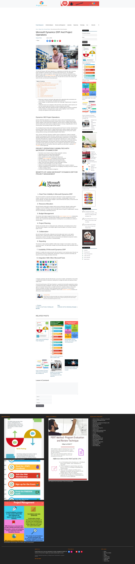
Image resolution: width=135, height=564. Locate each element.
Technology (95, 444)
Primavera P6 (87, 252)
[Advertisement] (67, 15)
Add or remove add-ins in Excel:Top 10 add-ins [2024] (91, 220)
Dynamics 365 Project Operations (45, 82)
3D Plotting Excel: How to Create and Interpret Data (90, 226)
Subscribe (106, 559)
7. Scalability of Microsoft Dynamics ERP (46, 95)
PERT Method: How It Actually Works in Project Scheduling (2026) (60, 481)
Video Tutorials (95, 445)
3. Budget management (43, 90)
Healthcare (95, 429)
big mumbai (87, 218)
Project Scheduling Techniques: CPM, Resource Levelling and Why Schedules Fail (42, 372)
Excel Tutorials (87, 257)
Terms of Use (106, 560)
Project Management (88, 253)
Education (95, 425)
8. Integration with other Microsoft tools (46, 96)
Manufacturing (95, 435)
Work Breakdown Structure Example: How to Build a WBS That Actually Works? (71, 341)
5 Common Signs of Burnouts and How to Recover (93, 167)
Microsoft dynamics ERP (50, 75)
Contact (105, 555)
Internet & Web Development (98, 430)
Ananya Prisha (39, 37)
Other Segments (96, 436)
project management (47, 158)
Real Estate (95, 440)
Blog (105, 554)
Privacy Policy (107, 556)
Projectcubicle (107, 558)
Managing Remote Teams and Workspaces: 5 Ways (92, 162)
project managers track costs (65, 216)
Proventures (87, 211)
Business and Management (98, 420)
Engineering (95, 426)
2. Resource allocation (43, 89)
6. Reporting (41, 94)
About (105, 551)
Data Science (86, 259)
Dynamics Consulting (66, 289)
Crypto (94, 421)
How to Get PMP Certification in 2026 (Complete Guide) (14, 500)
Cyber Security (87, 255)
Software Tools (95, 443)
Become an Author (107, 552)
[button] (98, 25)
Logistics (94, 434)
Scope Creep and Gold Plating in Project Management (14, 459)
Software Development (97, 441)
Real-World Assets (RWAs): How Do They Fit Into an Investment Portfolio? (71, 368)
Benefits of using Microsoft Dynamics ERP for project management (46, 86)
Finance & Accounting (97, 427)
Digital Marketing (96, 424)
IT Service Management (97, 431)
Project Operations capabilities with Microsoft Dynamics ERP (47, 84)
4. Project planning (42, 91)
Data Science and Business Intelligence (100, 422)
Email (83, 37)
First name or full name (86, 33)
